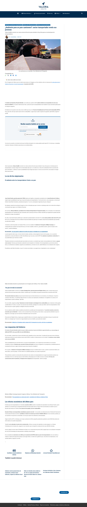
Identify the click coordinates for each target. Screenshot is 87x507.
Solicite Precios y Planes (33, 505)
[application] (31, 13)
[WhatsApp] (5, 75)
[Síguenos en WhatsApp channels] (32, 450)
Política (24, 505)
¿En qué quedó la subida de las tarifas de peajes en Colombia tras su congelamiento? (30, 231)
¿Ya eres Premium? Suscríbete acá (51, 452)
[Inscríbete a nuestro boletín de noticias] (14, 450)
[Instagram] (14, 493)
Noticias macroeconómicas (43, 25)
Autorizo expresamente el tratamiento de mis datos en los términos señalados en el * (33, 130)
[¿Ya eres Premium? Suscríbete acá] (51, 450)
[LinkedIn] (10, 75)
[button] (27, 13)
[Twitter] (9, 493)
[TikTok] (16, 493)
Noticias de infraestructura (29, 25)
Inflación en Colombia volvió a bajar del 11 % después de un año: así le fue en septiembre (32, 322)
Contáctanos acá (35, 498)
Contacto (20, 505)
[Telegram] (16, 75)
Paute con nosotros (44, 505)
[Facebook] (13, 75)
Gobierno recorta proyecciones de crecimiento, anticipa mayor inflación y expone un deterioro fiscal (13, 472)
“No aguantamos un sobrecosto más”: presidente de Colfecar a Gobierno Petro (30, 397)
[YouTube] (18, 493)
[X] (8, 75)
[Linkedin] (11, 493)
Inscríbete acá (64, 492)
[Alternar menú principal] (17, 13)
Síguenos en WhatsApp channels (33, 452)
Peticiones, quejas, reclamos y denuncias (59, 505)
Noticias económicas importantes (14, 25)
